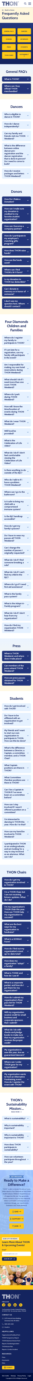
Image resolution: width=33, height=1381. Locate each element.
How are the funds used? (13, 261)
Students (24, 47)
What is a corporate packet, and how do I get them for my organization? (14, 986)
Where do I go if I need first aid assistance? (15, 585)
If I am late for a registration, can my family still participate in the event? (14, 354)
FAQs (3, 1363)
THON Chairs (8, 55)
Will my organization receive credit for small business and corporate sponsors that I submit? (15, 1017)
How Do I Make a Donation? (12, 200)
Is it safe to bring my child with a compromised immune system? (14, 505)
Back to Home (9, 10)
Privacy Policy (22, 1376)
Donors (9, 39)
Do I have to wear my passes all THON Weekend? (14, 538)
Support (16, 1219)
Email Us (7, 1327)
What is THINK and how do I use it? (13, 974)
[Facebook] (3, 1305)
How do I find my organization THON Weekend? (13, 628)
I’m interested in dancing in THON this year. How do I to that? (15, 822)
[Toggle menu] (29, 4)
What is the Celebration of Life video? (13, 443)
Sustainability (24, 55)
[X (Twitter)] (20, 1305)
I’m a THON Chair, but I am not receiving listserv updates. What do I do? (15, 896)
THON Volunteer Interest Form (11, 1341)
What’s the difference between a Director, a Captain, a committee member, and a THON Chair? (14, 753)
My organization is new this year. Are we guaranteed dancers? (14, 1052)
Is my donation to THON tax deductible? (15, 280)
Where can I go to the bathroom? (14, 493)
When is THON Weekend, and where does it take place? (14, 656)
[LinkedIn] (15, 1305)
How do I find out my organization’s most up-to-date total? (14, 951)
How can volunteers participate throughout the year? (15, 1159)
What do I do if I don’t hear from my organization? (14, 616)
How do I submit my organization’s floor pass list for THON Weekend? (14, 1001)
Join (16, 1226)
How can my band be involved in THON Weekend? (14, 834)
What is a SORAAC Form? (13, 940)
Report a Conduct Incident (10, 1349)
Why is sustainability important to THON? (14, 1136)
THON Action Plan (7, 1346)
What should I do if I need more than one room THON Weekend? (14, 383)
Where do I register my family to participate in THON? (14, 340)
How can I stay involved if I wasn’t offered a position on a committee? (15, 808)
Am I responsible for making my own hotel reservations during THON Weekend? (14, 368)
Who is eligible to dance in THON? (12, 115)
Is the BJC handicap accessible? (13, 517)
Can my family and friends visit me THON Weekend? (14, 136)
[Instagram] (9, 1305)
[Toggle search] (25, 4)
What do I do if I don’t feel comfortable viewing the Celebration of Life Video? (14, 457)
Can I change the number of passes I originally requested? (14, 550)
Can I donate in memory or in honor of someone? (15, 291)
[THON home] (10, 3)
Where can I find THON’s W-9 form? (13, 271)
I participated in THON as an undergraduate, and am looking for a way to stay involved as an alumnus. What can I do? (15, 850)
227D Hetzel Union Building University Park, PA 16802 (12, 1320)
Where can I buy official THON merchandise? (12, 89)
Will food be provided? (10, 432)
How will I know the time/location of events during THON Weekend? (14, 410)
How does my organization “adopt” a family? (14, 963)
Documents (5, 1360)
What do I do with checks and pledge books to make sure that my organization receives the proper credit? (14, 1036)
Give (16, 1212)
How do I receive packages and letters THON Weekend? (14, 173)
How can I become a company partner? (14, 227)
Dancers (24, 31)
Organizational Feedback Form (11, 1335)
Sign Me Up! (8, 1259)
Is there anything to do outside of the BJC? (15, 471)
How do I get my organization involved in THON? (14, 882)
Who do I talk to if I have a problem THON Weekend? (13, 482)
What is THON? (11, 79)
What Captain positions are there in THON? (14, 768)
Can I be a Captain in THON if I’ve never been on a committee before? (14, 793)
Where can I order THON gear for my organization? (13, 1064)
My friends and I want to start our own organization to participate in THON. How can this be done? (15, 735)
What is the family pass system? (13, 595)
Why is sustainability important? (14, 1126)
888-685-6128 (9, 1324)
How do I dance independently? (11, 125)
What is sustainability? (14, 1118)
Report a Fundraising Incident (10, 1343)
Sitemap (13, 1376)
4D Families (24, 39)
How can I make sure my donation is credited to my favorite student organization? (14, 213)
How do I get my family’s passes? (12, 527)
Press (9, 47)
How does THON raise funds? (15, 251)
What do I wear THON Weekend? (14, 422)
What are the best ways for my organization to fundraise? (12, 928)
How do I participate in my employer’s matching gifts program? (15, 239)
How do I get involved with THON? (14, 707)
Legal (29, 1376)
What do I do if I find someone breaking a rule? (14, 562)
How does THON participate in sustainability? (12, 1147)
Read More (15, 1112)
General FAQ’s (9, 31)
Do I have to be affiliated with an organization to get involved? (13, 719)
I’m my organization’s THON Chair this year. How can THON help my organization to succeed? (14, 912)
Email (4, 1250)
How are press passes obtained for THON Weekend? (14, 680)
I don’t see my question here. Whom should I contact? (14, 304)
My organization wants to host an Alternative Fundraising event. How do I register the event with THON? (15, 1079)
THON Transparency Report (10, 1338)
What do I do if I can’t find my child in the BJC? (14, 575)
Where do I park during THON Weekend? (12, 397)
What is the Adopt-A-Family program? (14, 604)
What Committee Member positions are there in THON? (14, 780)
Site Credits (5, 1376)
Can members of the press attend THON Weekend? (14, 668)
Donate (9, 1367)
